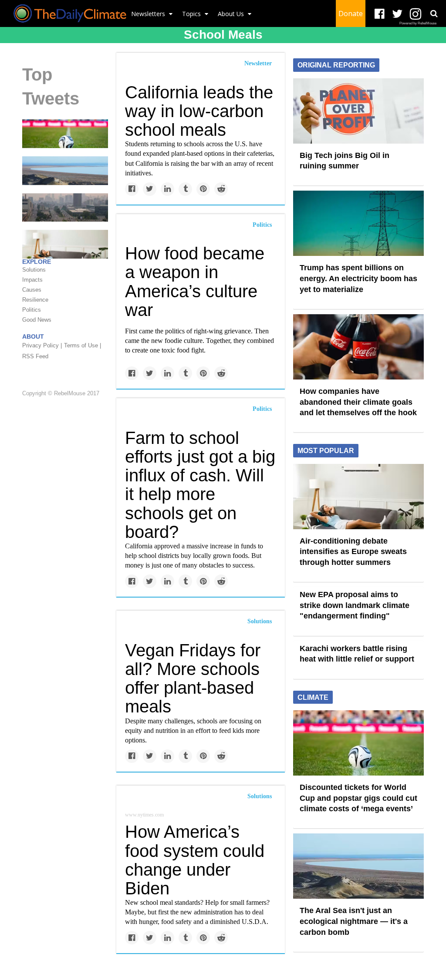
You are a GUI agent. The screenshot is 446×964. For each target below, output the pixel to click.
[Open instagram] (415, 14)
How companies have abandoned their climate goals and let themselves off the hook (358, 402)
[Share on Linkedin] (167, 189)
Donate (350, 13)
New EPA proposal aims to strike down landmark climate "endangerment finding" (354, 605)
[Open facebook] (379, 14)
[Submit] (433, 13)
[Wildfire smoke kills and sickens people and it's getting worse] (65, 206)
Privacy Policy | (42, 345)
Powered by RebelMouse (417, 23)
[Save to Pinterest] (203, 189)
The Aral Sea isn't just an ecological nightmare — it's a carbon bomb (354, 921)
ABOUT (33, 336)
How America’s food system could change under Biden (194, 860)
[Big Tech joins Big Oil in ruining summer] (358, 110)
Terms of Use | (82, 345)
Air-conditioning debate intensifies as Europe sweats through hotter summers (353, 552)
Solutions (259, 621)
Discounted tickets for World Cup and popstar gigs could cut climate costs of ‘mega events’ (358, 798)
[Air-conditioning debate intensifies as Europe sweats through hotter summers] (358, 495)
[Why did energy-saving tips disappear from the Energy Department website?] (65, 243)
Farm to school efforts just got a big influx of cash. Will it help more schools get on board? (200, 484)
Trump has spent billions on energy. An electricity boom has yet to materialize (358, 278)
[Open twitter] (397, 14)
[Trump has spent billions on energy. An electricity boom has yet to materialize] (358, 222)
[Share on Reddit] (221, 189)
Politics (262, 225)
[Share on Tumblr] (185, 189)
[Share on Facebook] (132, 189)
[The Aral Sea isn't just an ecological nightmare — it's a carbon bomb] (65, 170)
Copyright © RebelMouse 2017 (60, 393)
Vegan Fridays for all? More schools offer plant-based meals (192, 678)
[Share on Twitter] (149, 189)
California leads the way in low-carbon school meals (199, 111)
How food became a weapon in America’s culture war (194, 281)
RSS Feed (35, 356)
